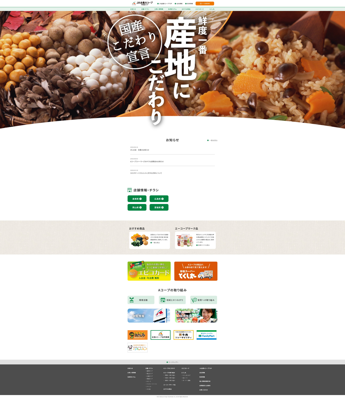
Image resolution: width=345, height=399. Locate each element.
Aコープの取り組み (169, 372)
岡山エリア (150, 373)
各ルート (185, 378)
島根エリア (150, 371)
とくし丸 (212, 9)
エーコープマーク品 (170, 385)
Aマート (149, 381)
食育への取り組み (170, 380)
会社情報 (202, 372)
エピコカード (200, 9)
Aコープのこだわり (169, 368)
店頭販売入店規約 (205, 385)
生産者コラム (172, 9)
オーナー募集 (186, 380)
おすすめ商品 (186, 9)
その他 (148, 389)
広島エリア (150, 376)
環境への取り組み (170, 375)
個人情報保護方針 (205, 381)
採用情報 (202, 377)
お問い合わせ (203, 390)
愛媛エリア (150, 379)
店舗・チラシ (145, 9)
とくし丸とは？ (187, 375)
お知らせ (133, 9)
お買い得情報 (159, 9)
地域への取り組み (170, 378)
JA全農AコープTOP (205, 368)
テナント (149, 386)
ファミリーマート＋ (152, 384)
